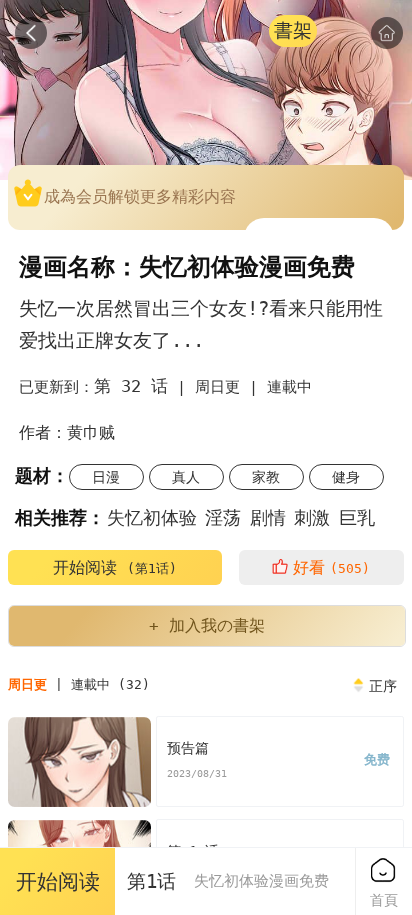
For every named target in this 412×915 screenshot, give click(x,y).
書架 (293, 30)
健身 (346, 477)
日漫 (106, 477)
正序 (383, 686)
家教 (266, 477)
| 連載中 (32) (79, 684)
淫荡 (223, 517)
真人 (186, 477)
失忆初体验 (152, 517)
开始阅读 (115, 567)
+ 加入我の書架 (207, 625)
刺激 (312, 517)
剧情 (268, 517)
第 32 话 (131, 386)
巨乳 (357, 517)
